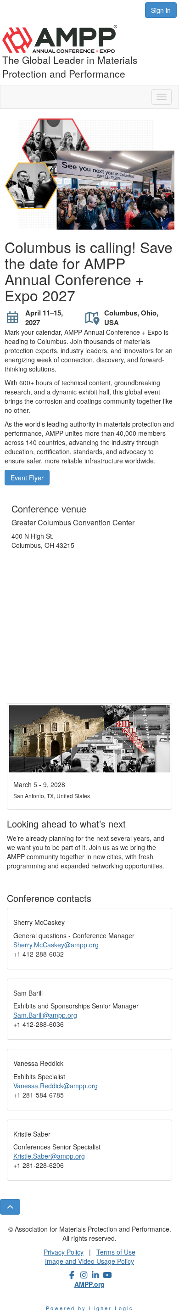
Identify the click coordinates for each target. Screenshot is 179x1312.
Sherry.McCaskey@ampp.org (56, 944)
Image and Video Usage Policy (89, 1261)
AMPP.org (89, 1284)
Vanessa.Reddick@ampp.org (55, 1085)
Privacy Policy (64, 1251)
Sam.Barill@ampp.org (45, 1014)
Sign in (161, 10)
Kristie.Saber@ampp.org (49, 1155)
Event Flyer (27, 477)
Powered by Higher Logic (90, 1308)
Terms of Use (115, 1251)
